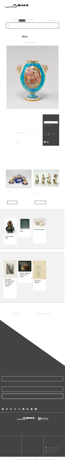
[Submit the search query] (7, 25)
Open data (5, 441)
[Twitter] (48, 140)
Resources (29, 20)
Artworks (8, 17)
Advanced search (54, 20)
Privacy (29, 457)
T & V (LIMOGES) (39, 239)
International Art (20, 132)
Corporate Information (48, 457)
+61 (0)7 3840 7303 (53, 447)
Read (11, 202)
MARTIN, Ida (8, 240)
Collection (15, 11)
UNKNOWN (23, 233)
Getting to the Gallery (53, 445)
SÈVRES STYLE (29, 42)
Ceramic (17, 142)
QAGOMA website (7, 443)
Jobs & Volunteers (19, 457)
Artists (16, 17)
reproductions (10, 313)
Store (3, 445)
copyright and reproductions (36, 313)
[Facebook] (45, 140)
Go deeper (23, 17)
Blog (3, 446)
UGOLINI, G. (23, 279)
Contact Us (51, 450)
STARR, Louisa (38, 286)
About (3, 448)
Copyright (36, 457)
